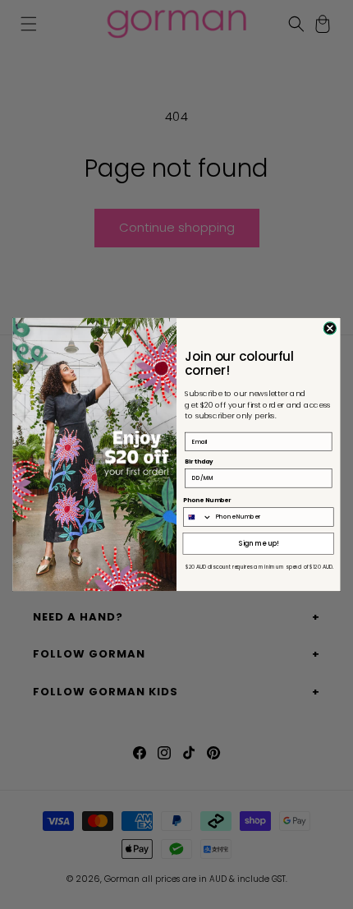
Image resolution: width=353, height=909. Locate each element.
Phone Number (207, 500)
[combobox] (198, 517)
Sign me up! (259, 543)
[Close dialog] (329, 328)
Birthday (199, 462)
